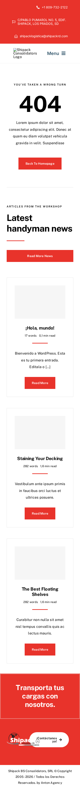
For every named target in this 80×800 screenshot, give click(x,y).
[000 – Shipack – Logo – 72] (23, 734)
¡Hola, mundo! (40, 328)
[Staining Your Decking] (40, 432)
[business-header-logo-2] (25, 50)
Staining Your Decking (40, 458)
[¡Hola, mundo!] (40, 302)
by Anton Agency (49, 782)
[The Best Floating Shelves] (40, 563)
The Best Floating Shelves (40, 591)
